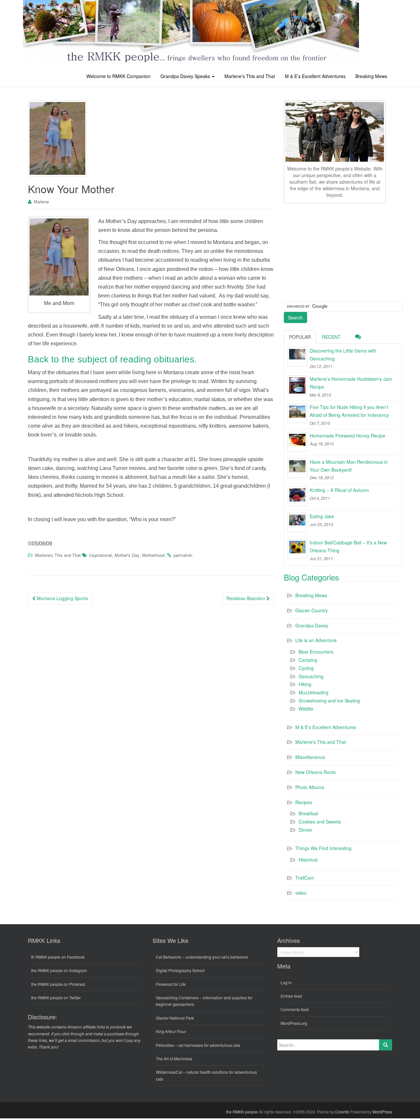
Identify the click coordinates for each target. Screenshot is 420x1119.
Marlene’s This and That (249, 76)
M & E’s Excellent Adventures (315, 76)
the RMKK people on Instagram (59, 970)
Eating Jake (322, 516)
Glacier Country (311, 610)
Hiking (305, 684)
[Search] (385, 1044)
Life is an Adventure (316, 640)
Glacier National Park (175, 1018)
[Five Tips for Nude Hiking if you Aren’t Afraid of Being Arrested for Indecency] (297, 413)
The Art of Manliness (174, 1058)
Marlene (41, 201)
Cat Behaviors (168, 957)
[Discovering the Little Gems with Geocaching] (297, 357)
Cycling (306, 668)
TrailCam (304, 877)
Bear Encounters (316, 651)
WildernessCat (169, 1072)
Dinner (305, 829)
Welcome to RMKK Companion (118, 76)
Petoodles (165, 1045)
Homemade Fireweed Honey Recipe (347, 435)
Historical (308, 859)
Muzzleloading (313, 692)
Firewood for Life (171, 984)
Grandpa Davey (311, 625)
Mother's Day (127, 555)
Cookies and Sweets (320, 821)
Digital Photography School (180, 970)
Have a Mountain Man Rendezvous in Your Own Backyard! (349, 465)
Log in (286, 982)
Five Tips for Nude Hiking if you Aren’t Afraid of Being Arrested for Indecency (349, 411)
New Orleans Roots (315, 772)
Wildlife (306, 708)
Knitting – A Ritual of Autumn (339, 490)
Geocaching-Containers (177, 997)
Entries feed (291, 996)
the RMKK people (242, 1111)
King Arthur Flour (171, 1031)
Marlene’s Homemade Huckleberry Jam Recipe (351, 383)
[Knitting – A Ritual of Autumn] (297, 496)
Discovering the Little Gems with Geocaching (343, 354)
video (300, 892)
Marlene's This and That (58, 555)
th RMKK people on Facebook (58, 957)
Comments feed (295, 1009)
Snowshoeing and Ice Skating (329, 700)
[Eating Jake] (297, 522)
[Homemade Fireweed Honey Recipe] (297, 442)
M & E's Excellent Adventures (325, 727)
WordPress (382, 1111)
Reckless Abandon (246, 598)
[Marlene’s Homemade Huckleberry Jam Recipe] (297, 385)
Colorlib (342, 1111)
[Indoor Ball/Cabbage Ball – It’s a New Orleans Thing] (297, 549)
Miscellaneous (310, 757)
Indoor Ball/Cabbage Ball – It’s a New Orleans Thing (348, 546)
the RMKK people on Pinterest (58, 984)
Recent (331, 337)
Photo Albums (309, 787)
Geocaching (311, 676)
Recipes (303, 802)
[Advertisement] (333, 251)
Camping (308, 660)
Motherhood (153, 555)
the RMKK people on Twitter (56, 997)
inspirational (100, 555)
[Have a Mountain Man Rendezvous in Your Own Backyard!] (297, 468)
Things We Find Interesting (323, 848)
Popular (300, 337)
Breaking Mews (371, 76)
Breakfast (308, 813)
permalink (183, 555)
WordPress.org (294, 1023)
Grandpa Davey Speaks (185, 76)
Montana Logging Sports (61, 598)
